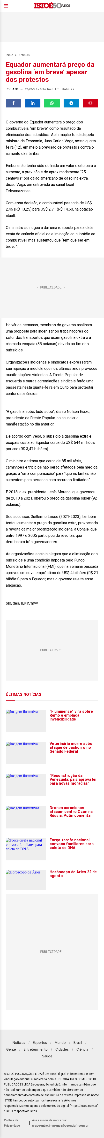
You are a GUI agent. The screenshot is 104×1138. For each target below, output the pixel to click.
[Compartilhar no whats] (52, 103)
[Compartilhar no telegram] (71, 103)
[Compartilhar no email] (90, 103)
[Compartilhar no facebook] (13, 103)
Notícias (24, 55)
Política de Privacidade (12, 1123)
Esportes (40, 1042)
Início (9, 55)
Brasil (78, 1042)
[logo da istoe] (52, 6)
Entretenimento (36, 1049)
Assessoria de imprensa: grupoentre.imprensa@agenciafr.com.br (60, 1123)
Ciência (82, 1049)
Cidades (62, 1049)
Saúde (47, 1056)
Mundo (60, 1042)
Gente (11, 1049)
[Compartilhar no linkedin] (33, 103)
